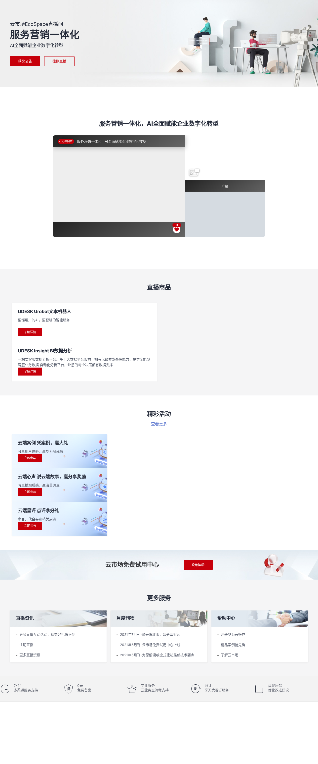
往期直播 (59, 61)
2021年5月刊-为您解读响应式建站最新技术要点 (157, 655)
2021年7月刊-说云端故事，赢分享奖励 (150, 634)
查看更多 (159, 423)
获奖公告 (25, 61)
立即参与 (30, 458)
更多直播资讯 (29, 655)
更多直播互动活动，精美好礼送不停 (47, 634)
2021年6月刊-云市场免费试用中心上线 (150, 645)
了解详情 (30, 332)
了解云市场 (229, 655)
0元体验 (198, 564)
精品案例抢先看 (233, 645)
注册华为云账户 (233, 634)
